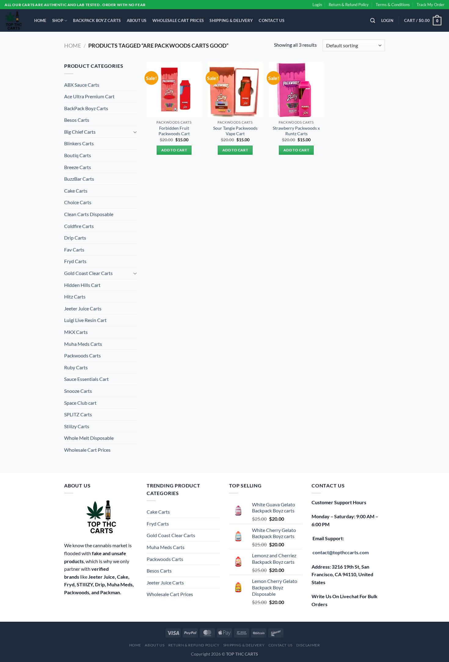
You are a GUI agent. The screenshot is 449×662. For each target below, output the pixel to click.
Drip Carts (75, 238)
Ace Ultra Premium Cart (89, 96)
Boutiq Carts (77, 155)
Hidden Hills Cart (82, 285)
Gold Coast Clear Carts (88, 273)
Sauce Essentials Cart (86, 379)
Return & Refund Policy (349, 4)
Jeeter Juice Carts (82, 308)
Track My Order (430, 4)
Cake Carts (75, 191)
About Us (137, 20)
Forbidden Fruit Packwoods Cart (174, 130)
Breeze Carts (77, 167)
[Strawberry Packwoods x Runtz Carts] (296, 89)
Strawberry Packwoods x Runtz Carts (296, 130)
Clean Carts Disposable (88, 214)
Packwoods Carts (82, 355)
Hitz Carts (75, 296)
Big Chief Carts (80, 132)
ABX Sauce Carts (81, 85)
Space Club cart (80, 403)
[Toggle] (135, 132)
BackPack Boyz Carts (97, 20)
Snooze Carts (78, 391)
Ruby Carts (76, 367)
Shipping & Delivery (231, 20)
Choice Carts (77, 202)
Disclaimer (308, 645)
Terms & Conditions (393, 4)
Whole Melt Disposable (89, 438)
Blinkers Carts (79, 143)
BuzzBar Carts (79, 179)
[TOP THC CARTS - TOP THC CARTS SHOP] (13, 20)
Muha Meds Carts (83, 344)
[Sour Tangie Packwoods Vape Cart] (235, 89)
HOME (40, 20)
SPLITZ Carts (78, 414)
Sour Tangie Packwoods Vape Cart (235, 130)
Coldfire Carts (79, 226)
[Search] (372, 21)
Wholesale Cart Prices (178, 20)
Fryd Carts (75, 261)
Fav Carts (74, 249)
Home (72, 45)
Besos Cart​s (76, 120)
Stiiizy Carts (76, 426)
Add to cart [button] (174, 150)
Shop (57, 20)
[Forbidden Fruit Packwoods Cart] (174, 89)
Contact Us (271, 20)
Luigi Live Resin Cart (85, 320)
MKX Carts (76, 332)
